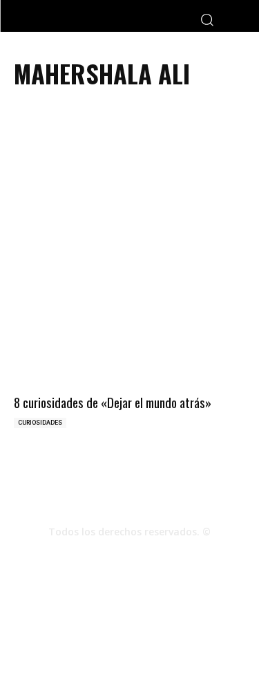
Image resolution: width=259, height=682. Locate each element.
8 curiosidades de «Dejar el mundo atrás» (112, 402)
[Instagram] (130, 556)
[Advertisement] (129, 191)
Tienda (83, 641)
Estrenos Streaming (150, 641)
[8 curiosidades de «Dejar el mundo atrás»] (129, 333)
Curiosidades (40, 422)
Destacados (54, 626)
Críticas (105, 626)
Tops (143, 626)
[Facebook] (92, 556)
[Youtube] (167, 556)
